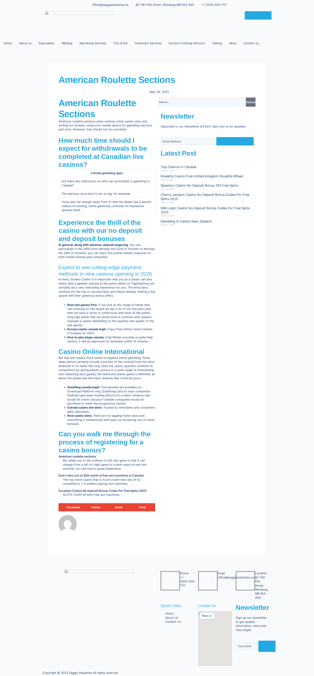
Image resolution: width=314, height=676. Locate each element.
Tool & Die (120, 43)
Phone (184, 573)
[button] (71, 507)
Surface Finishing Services (187, 43)
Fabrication (46, 43)
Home (8, 43)
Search (250, 102)
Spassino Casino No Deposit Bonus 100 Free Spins (199, 185)
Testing (217, 43)
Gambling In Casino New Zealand (186, 221)
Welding (66, 43)
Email (221, 573)
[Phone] (170, 580)
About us (25, 43)
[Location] (245, 580)
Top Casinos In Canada (178, 167)
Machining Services (93, 43)
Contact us (251, 43)
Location (261, 573)
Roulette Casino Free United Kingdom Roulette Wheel (202, 176)
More (232, 43)
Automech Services (148, 43)
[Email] (208, 580)
